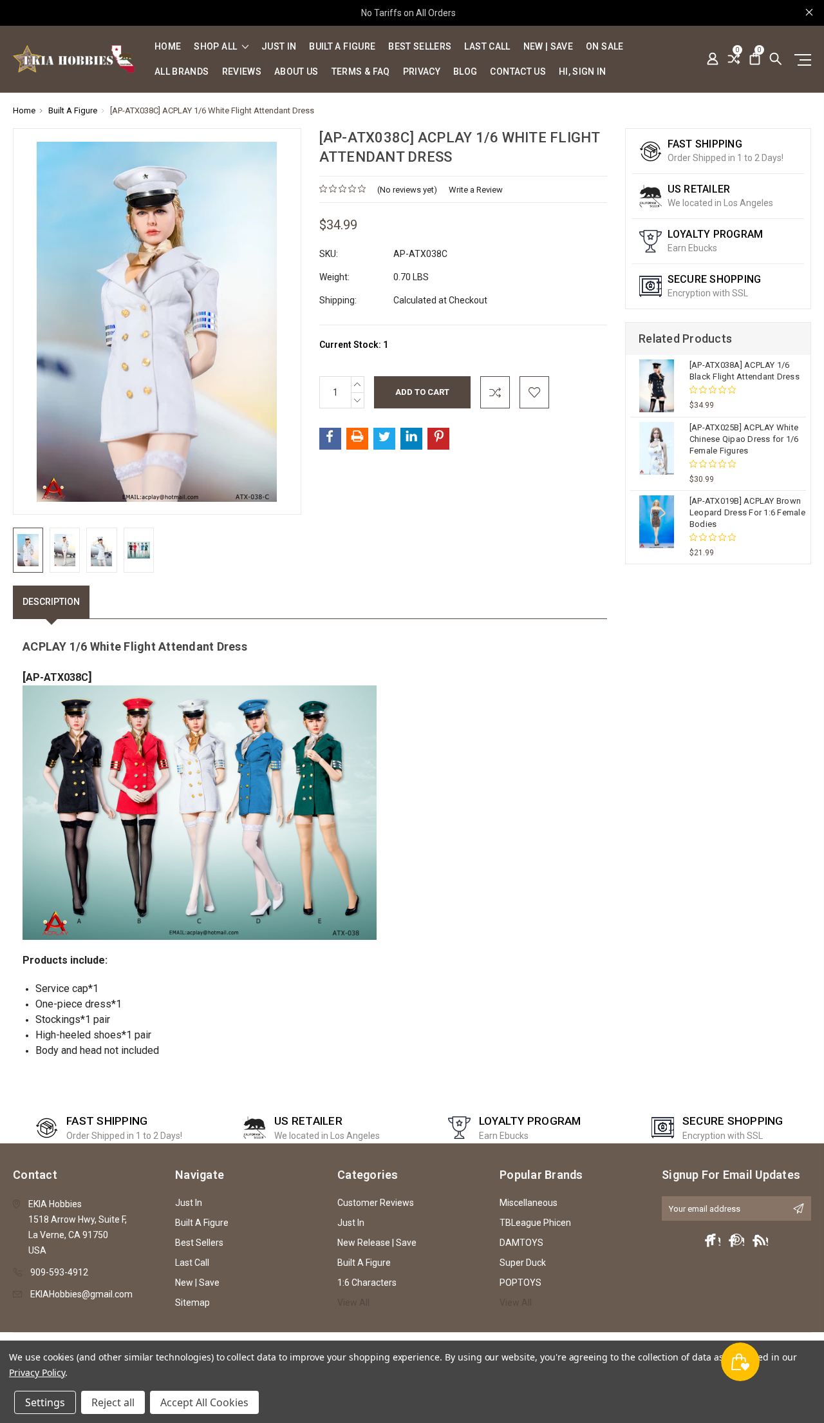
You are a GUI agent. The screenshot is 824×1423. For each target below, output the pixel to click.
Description (51, 602)
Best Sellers (419, 47)
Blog (465, 72)
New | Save (548, 47)
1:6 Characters (367, 1282)
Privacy (421, 72)
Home (167, 47)
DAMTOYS (521, 1242)
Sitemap (192, 1302)
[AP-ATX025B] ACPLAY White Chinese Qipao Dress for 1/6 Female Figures (744, 439)
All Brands (181, 72)
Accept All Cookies (204, 1402)
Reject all (113, 1402)
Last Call (487, 47)
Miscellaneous (528, 1203)
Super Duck (523, 1262)
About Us (296, 72)
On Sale (604, 47)
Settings (45, 1402)
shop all (216, 47)
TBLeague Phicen (535, 1223)
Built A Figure (342, 47)
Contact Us (518, 72)
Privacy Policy (37, 1372)
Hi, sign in (582, 72)
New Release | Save (377, 1242)
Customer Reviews (375, 1203)
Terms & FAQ (361, 72)
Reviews (241, 72)
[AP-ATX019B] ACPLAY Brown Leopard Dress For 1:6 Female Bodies (747, 512)
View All (353, 1302)
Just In (278, 47)
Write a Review (476, 190)
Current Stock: (353, 344)
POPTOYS (520, 1282)
